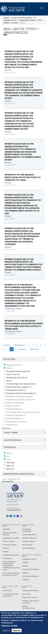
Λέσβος (6, 22)
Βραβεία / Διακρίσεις (29, 538)
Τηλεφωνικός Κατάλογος (30, 590)
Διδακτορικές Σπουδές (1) (16, 390)
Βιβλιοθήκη (6, 529)
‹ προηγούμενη (19, 345)
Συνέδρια (25, 580)
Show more (6, 428)
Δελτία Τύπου (7, 590)
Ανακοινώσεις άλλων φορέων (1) (18, 387)
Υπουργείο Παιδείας (10, 545)
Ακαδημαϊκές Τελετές (29, 559)
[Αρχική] (14, 9)
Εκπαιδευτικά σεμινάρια (30, 569)
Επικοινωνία (26, 594)
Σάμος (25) (10, 466)
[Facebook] (10, 516)
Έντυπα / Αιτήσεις (9, 541)
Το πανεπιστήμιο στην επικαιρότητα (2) (21, 384)
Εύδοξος (6, 552)
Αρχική (6, 17)
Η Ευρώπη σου (8, 558)
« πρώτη (6, 345)
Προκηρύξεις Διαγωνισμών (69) (18, 371)
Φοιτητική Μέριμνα (28, 548)
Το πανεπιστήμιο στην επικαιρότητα (10, 595)
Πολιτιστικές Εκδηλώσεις (30, 576)
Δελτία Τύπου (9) (12, 374)
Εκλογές (14, 22)
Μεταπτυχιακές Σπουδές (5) (16, 377)
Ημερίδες (25, 573)
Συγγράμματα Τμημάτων (11, 555)
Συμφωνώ (6, 630)
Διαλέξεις (25, 563)
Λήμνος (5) (10, 469)
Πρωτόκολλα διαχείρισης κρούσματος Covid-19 (11, 574)
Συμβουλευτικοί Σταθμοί (11, 538)
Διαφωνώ (17, 630)
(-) (4, 479)
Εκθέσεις (25, 566)
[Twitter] (14, 516)
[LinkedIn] (18, 516)
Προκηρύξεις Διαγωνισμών (26, 530)
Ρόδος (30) (10, 462)
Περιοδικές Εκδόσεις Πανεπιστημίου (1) (21, 393)
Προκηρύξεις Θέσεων (27, 20)
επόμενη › (23, 349)
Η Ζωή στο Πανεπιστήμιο (21, 17)
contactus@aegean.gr (14, 510)
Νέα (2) (9, 381)
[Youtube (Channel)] (21, 516)
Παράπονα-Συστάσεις (29, 597)
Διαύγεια (6, 548)
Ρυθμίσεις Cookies (9, 625)
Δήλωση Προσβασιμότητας (28, 607)
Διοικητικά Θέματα (28, 541)
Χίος (40, 20)
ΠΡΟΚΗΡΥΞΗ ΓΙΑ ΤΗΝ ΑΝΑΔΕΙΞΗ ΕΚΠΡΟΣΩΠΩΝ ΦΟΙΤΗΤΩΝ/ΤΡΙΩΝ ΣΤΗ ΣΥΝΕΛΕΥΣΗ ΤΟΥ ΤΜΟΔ (23, 177)
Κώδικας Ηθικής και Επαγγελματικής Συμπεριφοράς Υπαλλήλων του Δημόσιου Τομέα (11, 566)
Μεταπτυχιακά (27, 545)
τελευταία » (34, 349)
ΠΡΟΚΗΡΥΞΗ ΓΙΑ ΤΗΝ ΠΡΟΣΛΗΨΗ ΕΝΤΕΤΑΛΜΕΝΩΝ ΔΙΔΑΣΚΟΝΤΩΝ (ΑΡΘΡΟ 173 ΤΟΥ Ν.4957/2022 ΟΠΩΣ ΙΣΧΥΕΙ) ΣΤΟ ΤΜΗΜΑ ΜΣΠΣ (24, 325)
